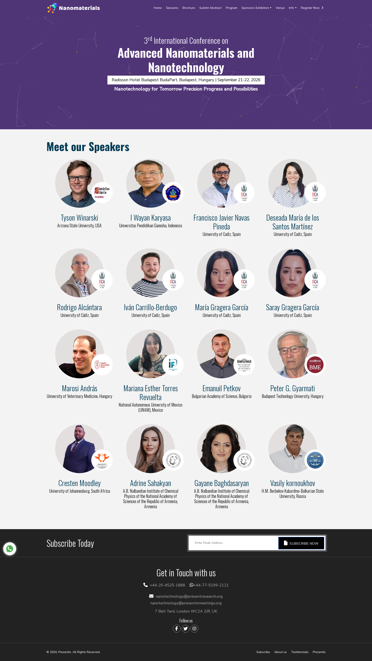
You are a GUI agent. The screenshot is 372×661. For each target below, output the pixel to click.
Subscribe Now (304, 543)
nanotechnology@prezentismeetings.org (186, 603)
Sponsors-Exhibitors (255, 8)
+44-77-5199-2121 (211, 585)
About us (280, 652)
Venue (280, 8)
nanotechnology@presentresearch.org (189, 596)
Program (231, 8)
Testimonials (299, 652)
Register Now (311, 8)
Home (158, 8)
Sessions (172, 8)
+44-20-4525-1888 (167, 585)
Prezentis (319, 652)
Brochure (189, 8)
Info (291, 8)
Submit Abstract (210, 8)
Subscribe (263, 652)
